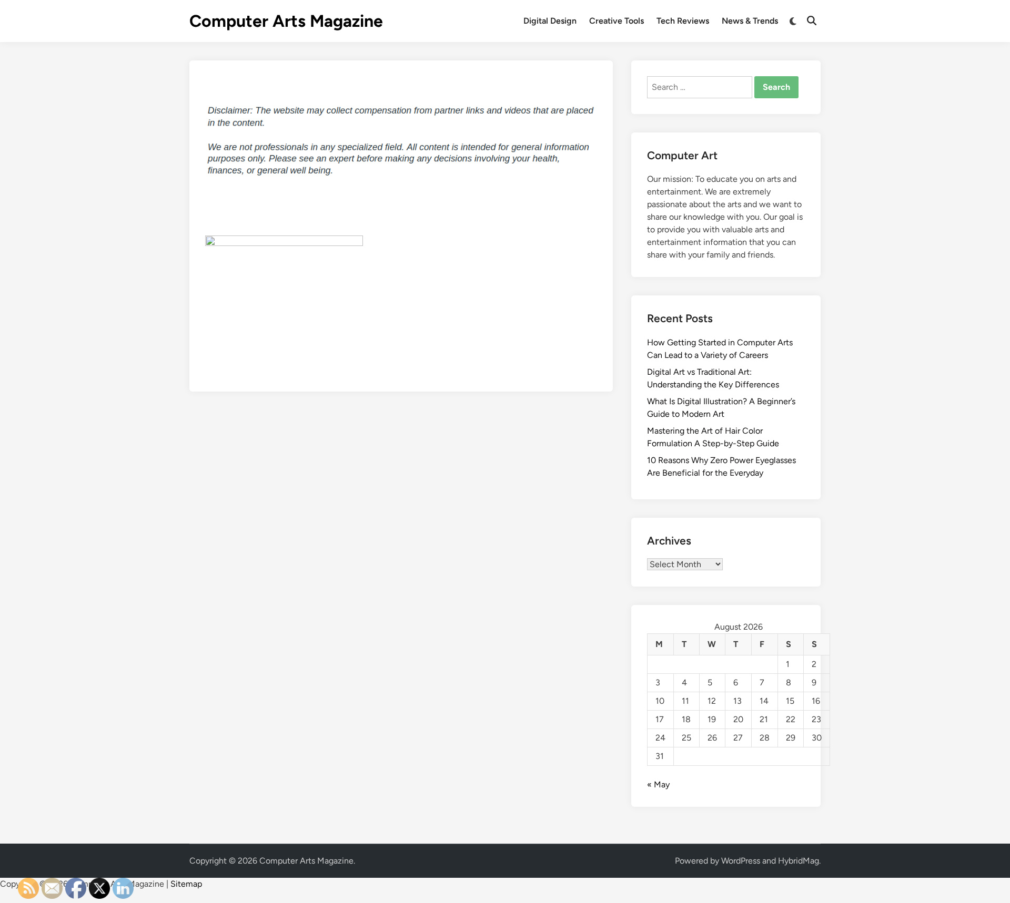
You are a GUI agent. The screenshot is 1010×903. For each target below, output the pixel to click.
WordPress (740, 861)
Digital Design (550, 21)
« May (658, 784)
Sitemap (186, 884)
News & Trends (750, 21)
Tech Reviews (682, 21)
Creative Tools (616, 21)
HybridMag (798, 861)
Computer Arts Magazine (286, 21)
